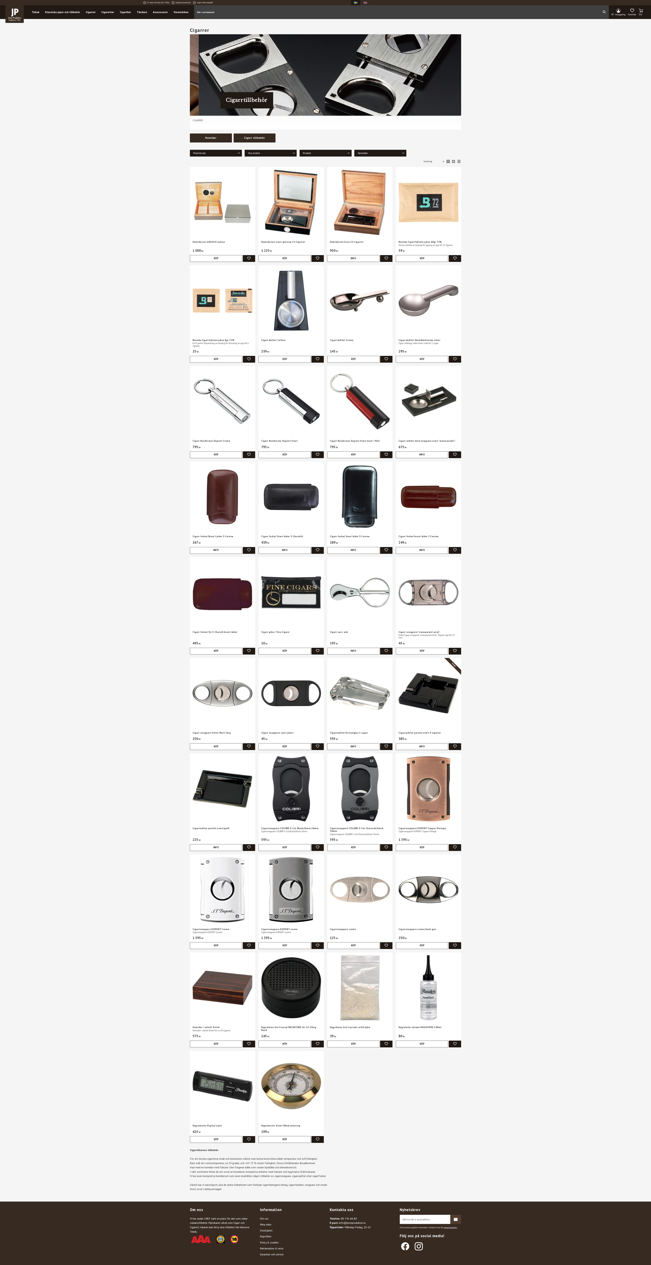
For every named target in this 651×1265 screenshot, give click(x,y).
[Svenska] (355, 2)
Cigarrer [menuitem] (91, 12)
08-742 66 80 (349, 1218)
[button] (632, 12)
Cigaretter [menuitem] (107, 12)
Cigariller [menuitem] (125, 12)
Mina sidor (265, 1224)
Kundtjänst (266, 1230)
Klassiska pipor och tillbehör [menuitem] (62, 12)
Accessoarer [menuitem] (160, 12)
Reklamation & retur (271, 1248)
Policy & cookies (269, 1242)
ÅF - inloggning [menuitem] (618, 14)
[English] (365, 2)
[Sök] (604, 12)
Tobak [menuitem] (35, 12)
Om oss (264, 1218)
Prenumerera (455, 1219)
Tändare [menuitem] (142, 12)
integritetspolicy (450, 1227)
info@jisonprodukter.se (352, 1222)
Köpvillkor (265, 1236)
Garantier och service (272, 1254)
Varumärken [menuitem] (181, 12)
